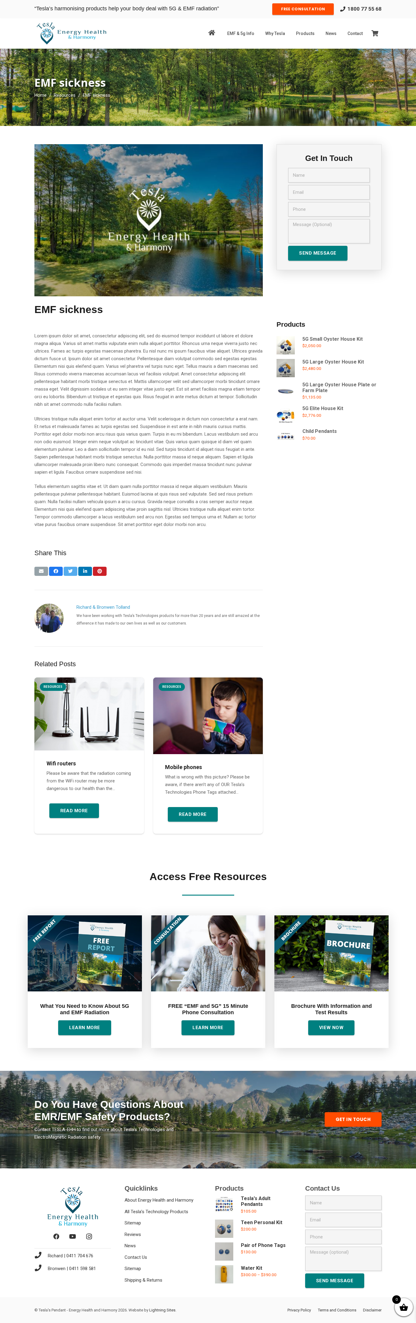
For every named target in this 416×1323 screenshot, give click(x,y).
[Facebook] (56, 1236)
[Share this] (56, 571)
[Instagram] (89, 1236)
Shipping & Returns (143, 1280)
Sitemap (133, 1223)
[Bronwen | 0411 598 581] (41, 1269)
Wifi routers (61, 763)
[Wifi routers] (89, 713)
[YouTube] (72, 1236)
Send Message (317, 253)
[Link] (71, 33)
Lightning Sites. (162, 1310)
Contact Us (136, 1257)
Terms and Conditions (337, 1310)
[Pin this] (100, 571)
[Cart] (375, 33)
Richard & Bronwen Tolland (103, 607)
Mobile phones (183, 767)
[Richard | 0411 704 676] (41, 1256)
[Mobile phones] (208, 715)
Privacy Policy (299, 1310)
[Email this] (41, 571)
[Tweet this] (70, 571)
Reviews (133, 1234)
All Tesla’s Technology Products (156, 1211)
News (130, 1245)
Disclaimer (372, 1310)
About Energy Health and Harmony (159, 1200)
